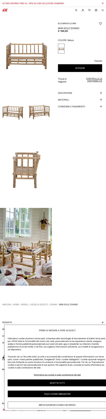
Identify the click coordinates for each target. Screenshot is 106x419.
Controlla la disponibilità (94, 79)
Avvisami (80, 68)
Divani (53, 304)
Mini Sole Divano (68, 304)
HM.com (6, 304)
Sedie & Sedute (39, 304)
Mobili (24, 304)
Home (16, 304)
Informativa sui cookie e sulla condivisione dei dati (57, 375)
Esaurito (98, 61)
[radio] (61, 48)
